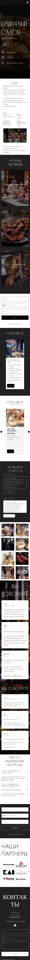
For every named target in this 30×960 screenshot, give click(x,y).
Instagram (9, 57)
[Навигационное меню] (28, 2)
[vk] (15, 925)
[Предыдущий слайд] (1, 364)
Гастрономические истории (15, 225)
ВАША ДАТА (11, 433)
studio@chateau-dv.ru (15, 916)
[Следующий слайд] (29, 364)
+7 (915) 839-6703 (15, 912)
